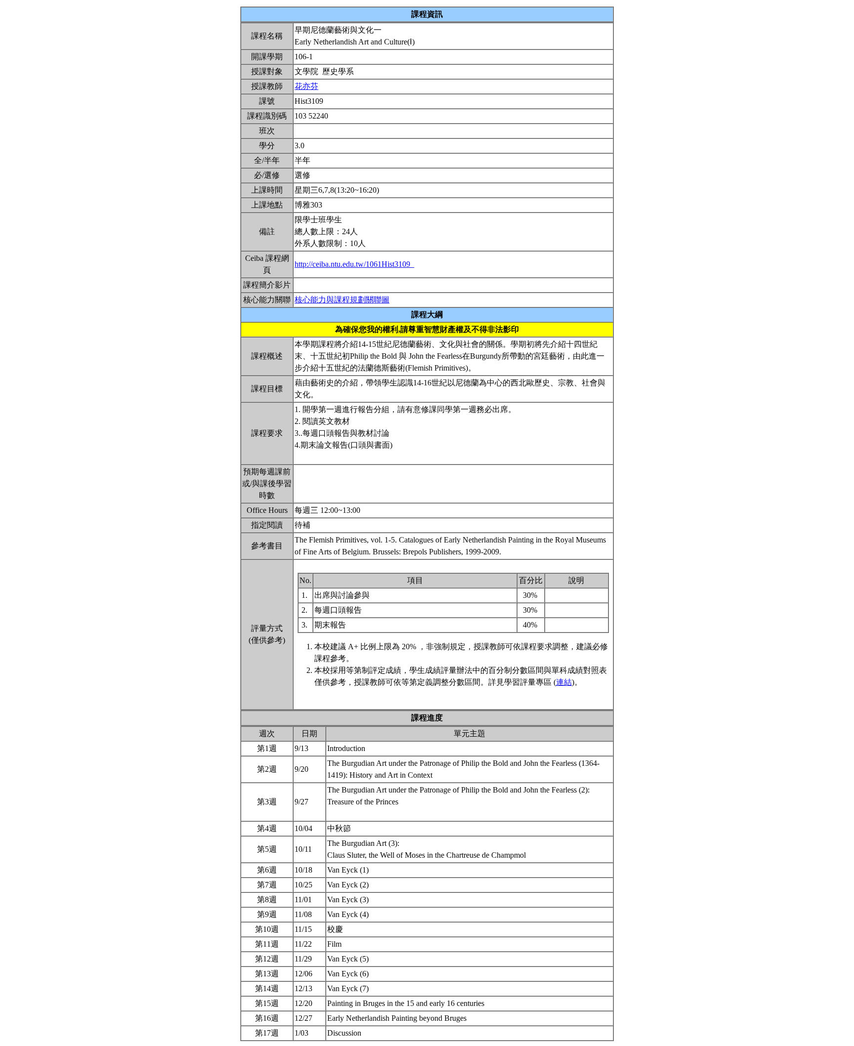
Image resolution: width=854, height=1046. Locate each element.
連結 (564, 682)
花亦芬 (306, 86)
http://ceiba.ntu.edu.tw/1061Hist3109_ (354, 264)
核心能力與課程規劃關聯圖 (342, 299)
